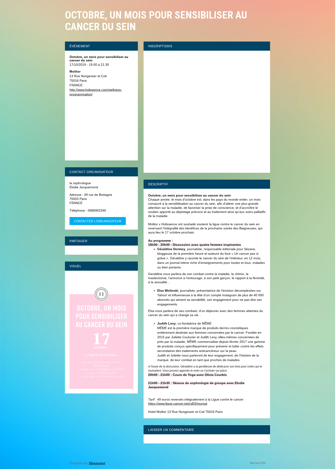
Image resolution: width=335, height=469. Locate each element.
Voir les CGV (257, 463)
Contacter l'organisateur (97, 221)
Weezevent (97, 463)
